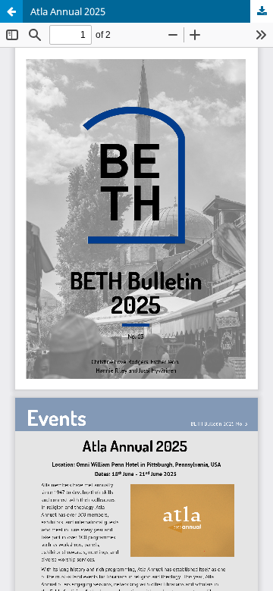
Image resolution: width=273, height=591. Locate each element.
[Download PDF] (261, 11)
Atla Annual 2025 (67, 11)
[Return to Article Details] (11, 11)
